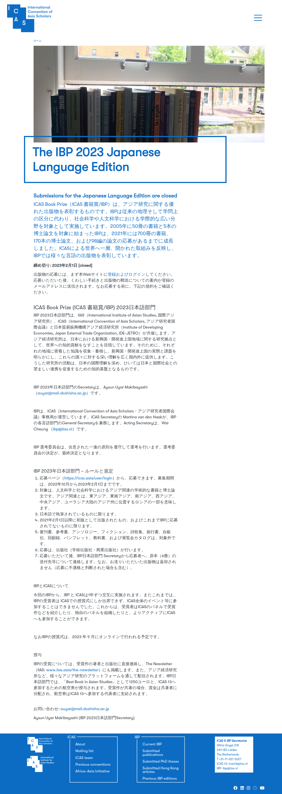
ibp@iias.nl (62, 429)
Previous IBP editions (160, 778)
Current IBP (152, 744)
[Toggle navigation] (258, 18)
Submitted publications (153, 753)
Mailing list (84, 751)
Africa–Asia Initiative (92, 771)
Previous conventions (92, 764)
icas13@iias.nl (238, 763)
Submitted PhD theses (161, 761)
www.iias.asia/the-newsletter (72, 670)
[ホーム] (44, 18)
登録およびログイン (126, 274)
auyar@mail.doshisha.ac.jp (62, 393)
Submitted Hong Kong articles (161, 770)
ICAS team (84, 758)
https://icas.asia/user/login (88, 478)
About (80, 744)
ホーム (38, 40)
